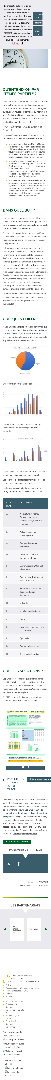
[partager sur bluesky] (41, 864)
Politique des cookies (15, 1001)
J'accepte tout (38, 16)
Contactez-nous (32, 981)
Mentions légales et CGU (17, 990)
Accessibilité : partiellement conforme (22, 988)
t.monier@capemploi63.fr (25, 834)
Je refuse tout (38, 31)
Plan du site (11, 996)
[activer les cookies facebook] (8, 864)
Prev (5, 929)
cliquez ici (17, 43)
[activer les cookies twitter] (29, 864)
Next (46, 929)
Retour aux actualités (16, 842)
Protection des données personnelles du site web (15, 1008)
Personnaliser (38, 23)
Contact (9, 993)
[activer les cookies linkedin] (18, 864)
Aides (8, 985)
